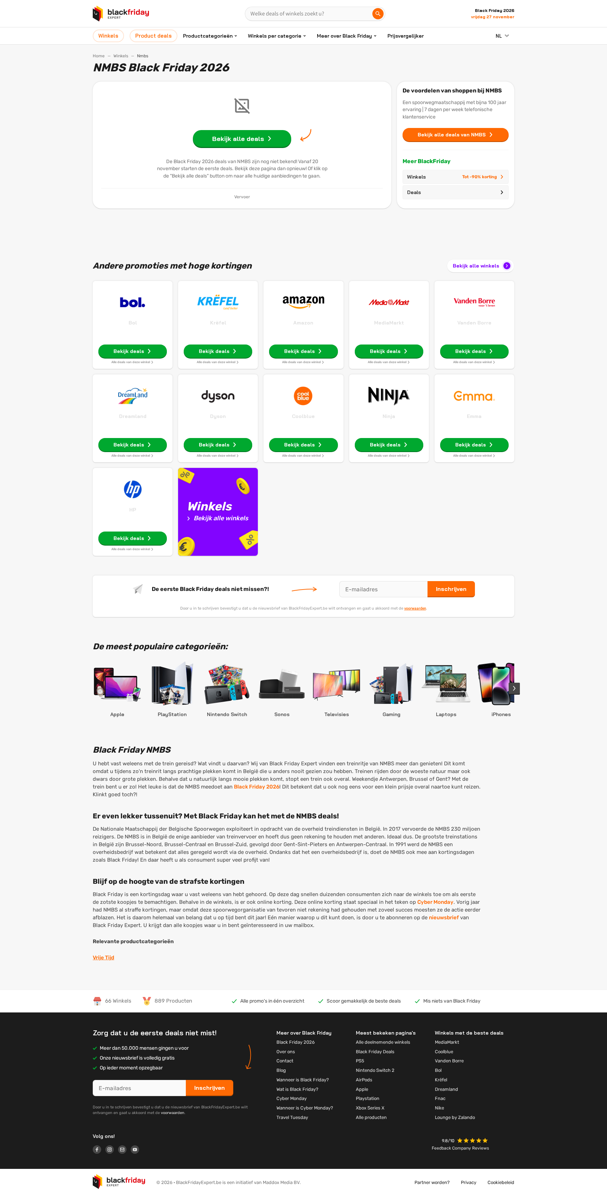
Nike (439, 1108)
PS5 (360, 1060)
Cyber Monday (435, 902)
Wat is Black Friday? (297, 1089)
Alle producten (371, 1117)
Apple (362, 1089)
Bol (133, 323)
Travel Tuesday (292, 1117)
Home (99, 55)
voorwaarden (415, 608)
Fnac (440, 1098)
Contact (284, 1060)
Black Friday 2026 (256, 787)
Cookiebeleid (501, 1182)
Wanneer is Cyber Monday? (304, 1108)
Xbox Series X (370, 1108)
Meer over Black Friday (344, 36)
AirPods (364, 1079)
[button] (473, 1141)
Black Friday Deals (375, 1051)
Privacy (468, 1182)
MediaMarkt (389, 323)
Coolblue (303, 416)
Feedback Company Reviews (460, 1148)
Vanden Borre (474, 323)
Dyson (218, 416)
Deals (414, 192)
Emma (474, 416)
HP (132, 510)
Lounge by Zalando (455, 1117)
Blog (281, 1070)
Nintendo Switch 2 (375, 1070)
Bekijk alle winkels (476, 266)
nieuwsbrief (444, 917)
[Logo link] (99, 1150)
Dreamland (132, 416)
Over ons (285, 1051)
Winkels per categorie (274, 36)
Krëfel (218, 323)
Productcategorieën (208, 36)
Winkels (120, 55)
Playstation (367, 1098)
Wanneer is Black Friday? (302, 1079)
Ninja (389, 416)
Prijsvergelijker (405, 36)
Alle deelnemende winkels (383, 1042)
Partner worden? (432, 1182)
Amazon (303, 323)
